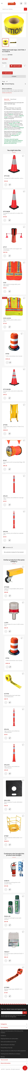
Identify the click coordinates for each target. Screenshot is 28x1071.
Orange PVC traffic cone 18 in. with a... (14, 178)
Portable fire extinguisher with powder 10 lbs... (12, 883)
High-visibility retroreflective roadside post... (13, 534)
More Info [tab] (6, 99)
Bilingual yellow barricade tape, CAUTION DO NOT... (12, 696)
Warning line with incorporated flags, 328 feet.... (14, 462)
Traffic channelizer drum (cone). (14, 356)
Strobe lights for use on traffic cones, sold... (14, 625)
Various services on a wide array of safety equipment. (13, 1050)
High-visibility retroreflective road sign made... (13, 498)
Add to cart (16, 66)
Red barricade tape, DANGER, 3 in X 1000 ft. (13, 989)
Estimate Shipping (14, 84)
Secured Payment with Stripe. (8, 1044)
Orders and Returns (7, 92)
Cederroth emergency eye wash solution (12, 918)
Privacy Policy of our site (6, 1047)
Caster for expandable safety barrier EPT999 (14, 589)
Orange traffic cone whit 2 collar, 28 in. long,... (13, 391)
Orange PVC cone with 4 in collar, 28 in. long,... (13, 213)
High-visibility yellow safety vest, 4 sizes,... (12, 320)
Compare (14, 76)
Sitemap (3, 1056)
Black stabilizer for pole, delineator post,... (13, 802)
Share (7, 81)
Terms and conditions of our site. (8, 1041)
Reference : (5, 54)
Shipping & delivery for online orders (9, 1038)
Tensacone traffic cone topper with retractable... (12, 249)
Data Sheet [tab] (13, 99)
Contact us (3, 1035)
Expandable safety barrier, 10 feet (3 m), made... (13, 427)
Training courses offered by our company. (10, 1053)
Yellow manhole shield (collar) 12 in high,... (13, 838)
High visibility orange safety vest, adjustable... (11, 285)
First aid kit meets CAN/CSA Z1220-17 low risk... (14, 954)
